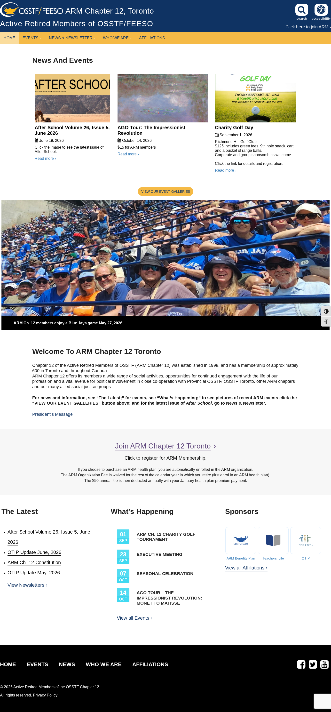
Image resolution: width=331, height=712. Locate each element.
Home (9, 38)
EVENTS (37, 664)
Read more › (45, 158)
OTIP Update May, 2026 (34, 572)
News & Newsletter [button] (71, 38)
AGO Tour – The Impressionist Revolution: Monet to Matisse (169, 598)
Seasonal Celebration (165, 573)
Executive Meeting (159, 554)
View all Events (133, 618)
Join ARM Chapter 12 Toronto (163, 446)
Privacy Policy (45, 695)
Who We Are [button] (116, 38)
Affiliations (152, 38)
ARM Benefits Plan (241, 558)
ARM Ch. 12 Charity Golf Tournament (166, 537)
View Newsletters (26, 585)
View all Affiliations (244, 567)
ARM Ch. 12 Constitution (34, 562)
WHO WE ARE (104, 664)
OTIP (306, 558)
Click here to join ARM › (308, 26)
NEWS (67, 664)
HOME (8, 664)
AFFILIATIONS (150, 664)
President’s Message (52, 414)
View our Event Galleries (165, 191)
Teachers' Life (273, 558)
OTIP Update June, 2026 (34, 552)
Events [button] (31, 38)
